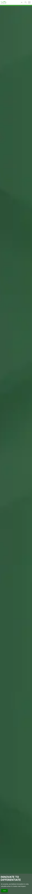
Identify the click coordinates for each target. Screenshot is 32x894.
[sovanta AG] (3, 2)
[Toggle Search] (26, 2)
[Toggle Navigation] (29, 2)
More (4, 890)
